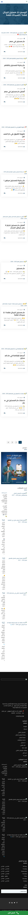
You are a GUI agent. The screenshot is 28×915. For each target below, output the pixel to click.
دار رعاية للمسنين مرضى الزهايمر (14, 182)
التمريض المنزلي (21, 732)
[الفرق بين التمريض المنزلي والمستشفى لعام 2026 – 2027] (17, 494)
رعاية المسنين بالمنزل (20, 735)
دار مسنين (20, 268)
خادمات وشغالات (21, 740)
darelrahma (20, 52)
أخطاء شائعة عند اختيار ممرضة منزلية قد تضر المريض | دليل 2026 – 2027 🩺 (3, 634)
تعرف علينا (24, 748)
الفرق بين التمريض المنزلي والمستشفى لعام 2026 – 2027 (4, 499)
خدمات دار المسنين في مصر (14, 402)
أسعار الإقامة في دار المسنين (15, 357)
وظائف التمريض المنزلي (21, 750)
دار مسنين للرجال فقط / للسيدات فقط (14, 314)
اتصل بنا (25, 755)
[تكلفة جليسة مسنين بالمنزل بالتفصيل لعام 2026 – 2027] (16, 559)
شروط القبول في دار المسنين (14, 135)
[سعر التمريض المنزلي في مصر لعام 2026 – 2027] (16, 594)
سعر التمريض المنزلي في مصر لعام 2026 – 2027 (3, 601)
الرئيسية (25, 726)
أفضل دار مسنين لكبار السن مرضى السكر (15, 226)
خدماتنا (25, 729)
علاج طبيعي (22, 745)
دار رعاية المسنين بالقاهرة (14, 66)
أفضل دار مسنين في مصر (14, 91)
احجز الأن (25, 753)
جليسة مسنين (22, 737)
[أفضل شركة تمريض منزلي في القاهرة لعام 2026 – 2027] (16, 521)
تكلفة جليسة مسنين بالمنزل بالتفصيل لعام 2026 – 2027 (3, 567)
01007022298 (22, 716)
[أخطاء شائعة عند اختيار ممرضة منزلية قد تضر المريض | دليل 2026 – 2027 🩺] (16, 623)
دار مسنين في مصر (17, 41)
